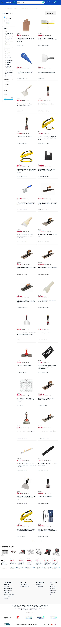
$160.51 (19, 262)
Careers (51, 584)
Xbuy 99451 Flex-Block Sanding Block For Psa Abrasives (47, 464)
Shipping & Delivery (8, 590)
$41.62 (18, 229)
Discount (6, 79)
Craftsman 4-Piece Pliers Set (13, 563)
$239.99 (45, 558)
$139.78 (40, 33)
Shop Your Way (52, 592)
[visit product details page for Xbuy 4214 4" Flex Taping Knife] (48, 483)
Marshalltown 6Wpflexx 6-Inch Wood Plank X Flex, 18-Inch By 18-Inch (46, 170)
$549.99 (20, 558)
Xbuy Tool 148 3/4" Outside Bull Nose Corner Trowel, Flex (47, 301)
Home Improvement (10, 7)
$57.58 (18, 491)
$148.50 (40, 524)
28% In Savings (47, 68)
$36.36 (18, 360)
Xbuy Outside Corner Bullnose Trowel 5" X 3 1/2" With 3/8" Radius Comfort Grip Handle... (26, 203)
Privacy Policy (16, 606)
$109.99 (29, 560)
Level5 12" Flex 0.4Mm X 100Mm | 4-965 (47, 267)
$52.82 (18, 164)
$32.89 (3, 560)
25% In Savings (25, 133)
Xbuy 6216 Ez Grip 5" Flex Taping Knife (26, 431)
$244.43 (20, 560)
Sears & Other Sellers (7, 89)
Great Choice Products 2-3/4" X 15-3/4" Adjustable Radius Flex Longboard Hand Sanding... (26, 530)
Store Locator (6, 584)
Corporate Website (44, 605)
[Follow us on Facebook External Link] (45, 624)
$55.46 (40, 131)
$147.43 (40, 262)
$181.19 (40, 229)
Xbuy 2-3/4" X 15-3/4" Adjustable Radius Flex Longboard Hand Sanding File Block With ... (47, 138)
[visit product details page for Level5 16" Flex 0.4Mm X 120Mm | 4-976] (48, 418)
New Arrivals (7, 81)
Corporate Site (52, 586)
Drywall (22, 7)
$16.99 (18, 393)
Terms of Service (30, 605)
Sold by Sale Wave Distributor (43, 45)
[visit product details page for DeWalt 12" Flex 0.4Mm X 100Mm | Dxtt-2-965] (26, 254)
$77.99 (18, 197)
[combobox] (31, 2)
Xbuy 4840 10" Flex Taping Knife (24, 365)
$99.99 (54, 558)
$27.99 (40, 360)
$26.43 (18, 426)
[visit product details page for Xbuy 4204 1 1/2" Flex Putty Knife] (26, 124)
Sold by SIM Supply (20, 45)
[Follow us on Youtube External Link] (52, 624)
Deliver (9, 18)
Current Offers (7, 69)
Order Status (6, 586)
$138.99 (40, 197)
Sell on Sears (38, 584)
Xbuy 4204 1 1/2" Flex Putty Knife (24, 136)
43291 (7, 19)
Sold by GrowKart (41, 78)
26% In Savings (48, 35)
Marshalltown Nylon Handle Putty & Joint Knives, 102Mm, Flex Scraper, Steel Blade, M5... (26, 498)
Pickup (7, 21)
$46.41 (18, 66)
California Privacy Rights (41, 606)
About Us (6, 598)
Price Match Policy (15, 605)
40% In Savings (48, 395)
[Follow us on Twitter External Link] (48, 624)
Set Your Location (7, 22)
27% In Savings (25, 198)
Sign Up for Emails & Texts (9, 594)
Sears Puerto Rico (53, 590)
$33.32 (18, 131)
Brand (5, 47)
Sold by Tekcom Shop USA (42, 405)
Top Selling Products (7, 546)
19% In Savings (25, 35)
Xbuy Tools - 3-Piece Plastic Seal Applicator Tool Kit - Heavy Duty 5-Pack (47, 530)
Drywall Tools (27, 7)
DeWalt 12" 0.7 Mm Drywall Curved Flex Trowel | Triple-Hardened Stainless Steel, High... (47, 203)
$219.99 (28, 558)
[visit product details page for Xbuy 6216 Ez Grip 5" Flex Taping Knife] (26, 418)
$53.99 (18, 524)
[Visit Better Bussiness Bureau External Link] (7, 624)
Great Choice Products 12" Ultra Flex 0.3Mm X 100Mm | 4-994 (46, 399)
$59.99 (18, 33)
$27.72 (40, 98)
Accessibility (22, 605)
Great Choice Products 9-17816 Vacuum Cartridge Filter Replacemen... (4, 563)
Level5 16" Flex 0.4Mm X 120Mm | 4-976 (47, 431)
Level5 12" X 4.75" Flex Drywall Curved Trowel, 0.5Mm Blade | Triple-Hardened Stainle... (26, 301)
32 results (7, 13)
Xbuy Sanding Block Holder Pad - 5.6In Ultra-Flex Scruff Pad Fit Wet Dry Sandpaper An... (47, 367)
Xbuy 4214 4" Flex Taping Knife (45, 496)
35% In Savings (25, 526)
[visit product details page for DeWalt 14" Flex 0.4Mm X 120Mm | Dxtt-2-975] (48, 222)
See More (8, 67)
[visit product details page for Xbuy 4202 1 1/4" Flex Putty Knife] (48, 91)
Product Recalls (7, 592)
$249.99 (37, 558)
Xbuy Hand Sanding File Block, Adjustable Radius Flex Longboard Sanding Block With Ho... (26, 170)
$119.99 (38, 560)
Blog (50, 594)
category (6, 31)
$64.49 (40, 458)
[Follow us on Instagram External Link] (55, 624)
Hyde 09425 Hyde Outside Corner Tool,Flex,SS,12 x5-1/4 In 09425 (24, 104)
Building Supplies (17, 7)
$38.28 (40, 327)
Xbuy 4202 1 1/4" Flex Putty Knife (46, 103)
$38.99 (18, 98)
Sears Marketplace (40, 582)
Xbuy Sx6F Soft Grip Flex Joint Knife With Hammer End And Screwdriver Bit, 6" (26, 333)
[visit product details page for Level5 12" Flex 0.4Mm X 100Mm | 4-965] (48, 254)
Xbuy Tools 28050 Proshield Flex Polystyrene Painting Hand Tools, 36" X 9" (47, 39)
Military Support (53, 588)
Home (5, 7)
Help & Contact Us (7, 596)
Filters (5, 28)
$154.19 (19, 458)
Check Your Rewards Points (25, 586)
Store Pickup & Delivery (7, 85)
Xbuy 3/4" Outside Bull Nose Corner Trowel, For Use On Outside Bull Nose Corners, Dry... (25, 236)
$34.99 (12, 560)
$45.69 (18, 327)
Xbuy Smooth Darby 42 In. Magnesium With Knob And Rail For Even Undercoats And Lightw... (26, 465)
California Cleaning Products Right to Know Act (36, 608)
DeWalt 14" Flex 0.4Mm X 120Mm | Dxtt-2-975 (47, 235)
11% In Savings (25, 100)
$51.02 (40, 66)
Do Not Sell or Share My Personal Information (29, 609)
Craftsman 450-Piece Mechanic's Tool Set (21, 563)
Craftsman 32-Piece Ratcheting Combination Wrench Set (39, 563)
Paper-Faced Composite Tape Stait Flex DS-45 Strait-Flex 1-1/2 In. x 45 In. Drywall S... (26, 40)
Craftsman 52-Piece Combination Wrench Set (30, 563)
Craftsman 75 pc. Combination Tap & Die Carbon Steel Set (47, 563)
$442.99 (40, 164)
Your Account (23, 582)
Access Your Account (24, 584)
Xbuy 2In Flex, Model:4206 (44, 332)
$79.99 (46, 560)
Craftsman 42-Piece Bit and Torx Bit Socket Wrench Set (56, 563)
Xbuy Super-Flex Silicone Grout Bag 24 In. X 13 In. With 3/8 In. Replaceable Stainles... (26, 72)
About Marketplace (39, 586)
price (5, 94)
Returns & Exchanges (8, 588)
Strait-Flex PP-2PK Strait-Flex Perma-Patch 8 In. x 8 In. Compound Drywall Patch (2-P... (25, 399)
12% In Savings (25, 395)
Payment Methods (31, 606)
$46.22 (40, 295)
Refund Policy (36, 605)
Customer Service (8, 582)
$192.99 (40, 393)
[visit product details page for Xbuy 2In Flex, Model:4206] (48, 320)
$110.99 (19, 295)
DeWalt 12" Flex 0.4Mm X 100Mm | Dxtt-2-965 (26, 268)
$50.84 (40, 491)
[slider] (5, 99)
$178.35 (40, 426)
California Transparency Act (20, 608)
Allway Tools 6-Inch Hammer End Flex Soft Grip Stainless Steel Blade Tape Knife (48, 72)
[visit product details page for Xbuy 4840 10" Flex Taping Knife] (26, 353)
